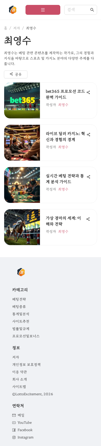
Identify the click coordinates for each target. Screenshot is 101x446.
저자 (16, 28)
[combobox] (78, 10)
